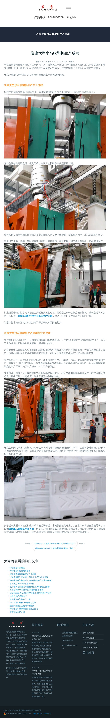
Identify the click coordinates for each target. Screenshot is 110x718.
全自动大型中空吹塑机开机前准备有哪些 (26, 590)
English (71, 17)
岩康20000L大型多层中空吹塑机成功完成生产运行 (54, 543)
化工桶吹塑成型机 (90, 642)
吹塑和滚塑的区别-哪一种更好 (22, 605)
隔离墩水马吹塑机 (90, 647)
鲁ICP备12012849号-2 (42, 713)
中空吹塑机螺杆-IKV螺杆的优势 (23, 602)
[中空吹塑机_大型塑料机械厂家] (48, 7)
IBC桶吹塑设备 (89, 637)
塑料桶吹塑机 (88, 633)
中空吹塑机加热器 (17, 567)
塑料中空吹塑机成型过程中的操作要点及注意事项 (30, 580)
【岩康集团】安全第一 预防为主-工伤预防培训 (29, 577)
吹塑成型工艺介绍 (17, 612)
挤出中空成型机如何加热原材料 (23, 574)
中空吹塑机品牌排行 (18, 596)
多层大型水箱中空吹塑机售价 (22, 583)
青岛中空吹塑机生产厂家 (20, 599)
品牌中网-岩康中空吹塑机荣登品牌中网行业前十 (55, 548)
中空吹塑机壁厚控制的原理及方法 (24, 609)
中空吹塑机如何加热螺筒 (20, 571)
